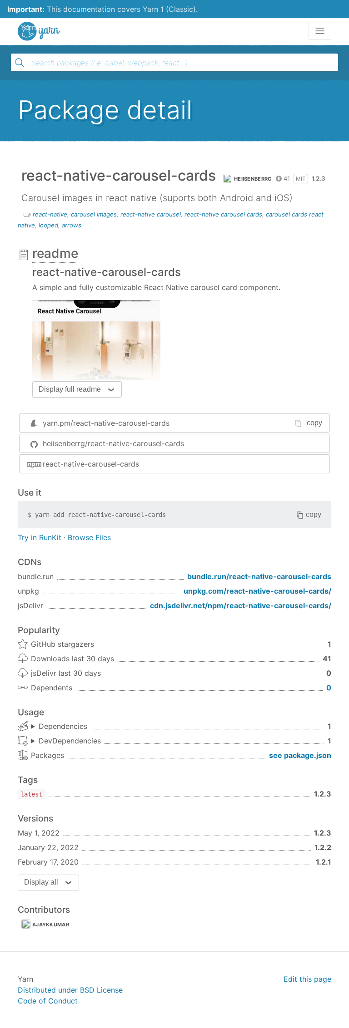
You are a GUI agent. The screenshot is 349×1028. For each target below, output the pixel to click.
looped (48, 225)
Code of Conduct (48, 1000)
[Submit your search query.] (19, 62)
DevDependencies (70, 740)
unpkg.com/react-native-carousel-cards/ (257, 590)
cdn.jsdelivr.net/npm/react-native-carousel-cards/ (240, 605)
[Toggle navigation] (320, 31)
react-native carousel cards (223, 214)
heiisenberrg (253, 179)
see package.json (300, 755)
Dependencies (63, 726)
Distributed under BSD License (70, 989)
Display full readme (70, 389)
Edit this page (307, 979)
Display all (41, 882)
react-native (50, 214)
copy (314, 423)
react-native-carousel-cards (91, 463)
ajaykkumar (50, 924)
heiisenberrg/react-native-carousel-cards (113, 443)
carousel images (94, 214)
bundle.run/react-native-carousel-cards (259, 576)
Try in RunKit (39, 537)
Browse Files (89, 537)
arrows (71, 225)
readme (55, 253)
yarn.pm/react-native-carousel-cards (106, 423)
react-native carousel (150, 214)
